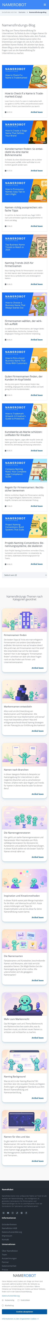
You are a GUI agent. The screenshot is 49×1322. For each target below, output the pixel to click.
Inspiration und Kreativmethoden (22, 895)
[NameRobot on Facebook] (26, 1213)
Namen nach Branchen (16, 769)
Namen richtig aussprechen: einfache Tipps (24, 209)
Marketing (9, 1305)
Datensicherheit (9, 1266)
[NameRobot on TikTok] (17, 1213)
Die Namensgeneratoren (17, 832)
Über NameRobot (10, 1251)
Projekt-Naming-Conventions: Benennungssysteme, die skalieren (24, 544)
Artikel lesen (37, 112)
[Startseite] (14, 4)
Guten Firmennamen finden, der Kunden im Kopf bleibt (24, 378)
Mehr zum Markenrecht (16, 1019)
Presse (5, 1269)
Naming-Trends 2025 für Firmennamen (19, 264)
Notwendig (9, 1300)
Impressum (7, 1235)
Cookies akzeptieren (24, 1312)
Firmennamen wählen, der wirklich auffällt (23, 322)
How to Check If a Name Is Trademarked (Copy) (24, 95)
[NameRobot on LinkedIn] (3, 1213)
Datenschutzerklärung (12, 1232)
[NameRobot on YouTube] (8, 1213)
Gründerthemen (9, 1224)
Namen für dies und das (17, 1136)
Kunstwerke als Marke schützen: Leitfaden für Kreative (23, 433)
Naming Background (15, 1076)
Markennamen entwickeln (18, 706)
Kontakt (5, 1239)
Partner (5, 1262)
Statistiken (25, 1300)
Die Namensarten (13, 956)
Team (4, 1254)
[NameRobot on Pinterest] (21, 1213)
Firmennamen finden (15, 635)
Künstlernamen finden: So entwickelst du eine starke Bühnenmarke (24, 152)
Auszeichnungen (9, 1258)
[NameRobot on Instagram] (12, 1213)
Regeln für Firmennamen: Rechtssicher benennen (24, 489)
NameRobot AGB (9, 1228)
